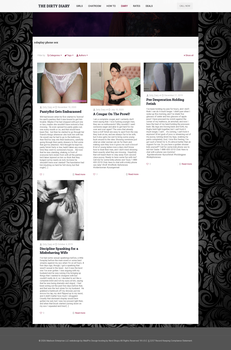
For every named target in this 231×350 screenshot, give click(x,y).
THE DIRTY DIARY (54, 6)
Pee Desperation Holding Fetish (165, 102)
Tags (69, 55)
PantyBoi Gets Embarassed (60, 111)
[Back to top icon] (218, 344)
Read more (80, 174)
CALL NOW (185, 6)
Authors (82, 55)
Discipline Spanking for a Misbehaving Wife (59, 250)
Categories (55, 55)
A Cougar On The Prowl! (111, 114)
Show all (189, 55)
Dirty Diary (47, 107)
